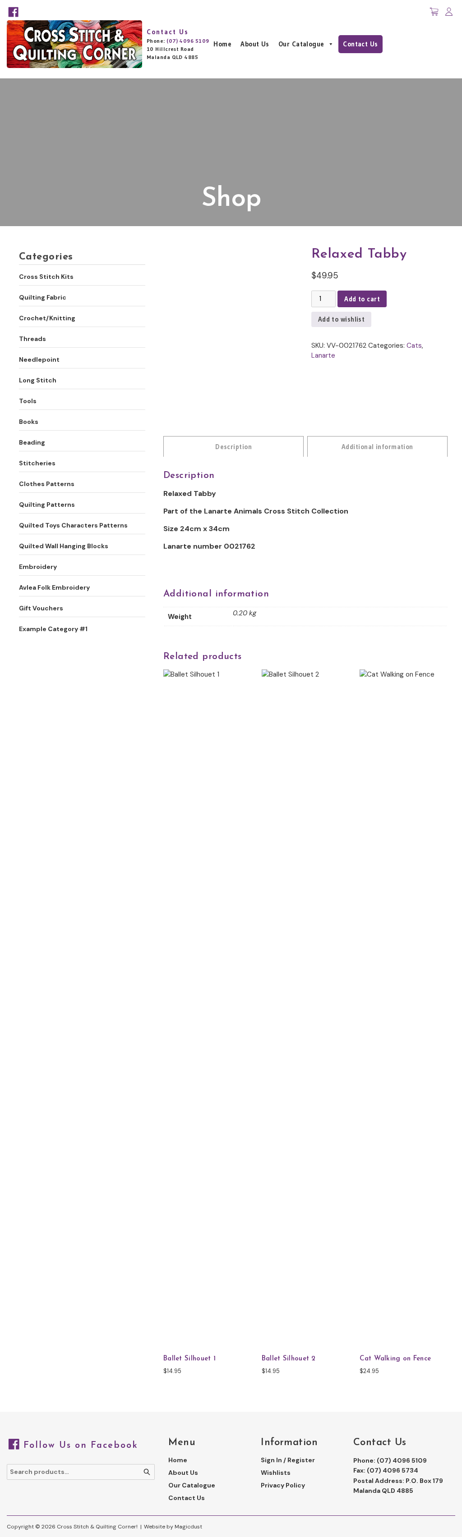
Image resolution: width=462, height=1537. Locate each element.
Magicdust (188, 1526)
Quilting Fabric (42, 297)
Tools (28, 401)
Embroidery (38, 567)
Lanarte (323, 355)
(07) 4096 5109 (187, 40)
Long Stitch (37, 380)
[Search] (147, 1472)
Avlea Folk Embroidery (54, 587)
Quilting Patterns (47, 504)
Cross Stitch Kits (46, 277)
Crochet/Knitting (47, 318)
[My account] (449, 11)
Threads (32, 339)
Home (222, 44)
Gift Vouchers (41, 608)
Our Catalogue (301, 44)
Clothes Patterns (46, 484)
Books (28, 422)
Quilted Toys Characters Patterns (73, 525)
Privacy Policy (283, 1485)
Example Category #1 (53, 629)
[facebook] (13, 11)
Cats (414, 345)
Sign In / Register (288, 1460)
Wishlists (276, 1473)
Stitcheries (37, 463)
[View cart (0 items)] (434, 11)
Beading (32, 442)
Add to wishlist (341, 319)
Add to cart (362, 299)
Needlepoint (39, 359)
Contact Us (360, 44)
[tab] (233, 446)
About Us (254, 44)
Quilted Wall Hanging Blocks (63, 546)
